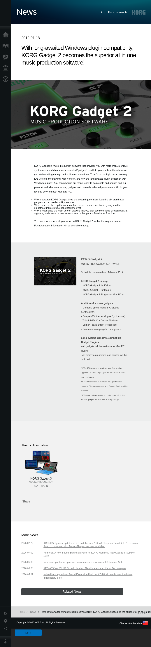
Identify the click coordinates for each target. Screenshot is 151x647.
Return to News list (118, 12)
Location (6, 621)
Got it (28, 632)
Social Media (6, 628)
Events (6, 68)
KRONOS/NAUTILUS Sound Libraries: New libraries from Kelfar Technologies (84, 568)
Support (6, 79)
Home (6, 35)
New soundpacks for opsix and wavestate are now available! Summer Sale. (83, 562)
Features (6, 57)
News (6, 613)
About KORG (6, 641)
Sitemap (141, 613)
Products (6, 46)
